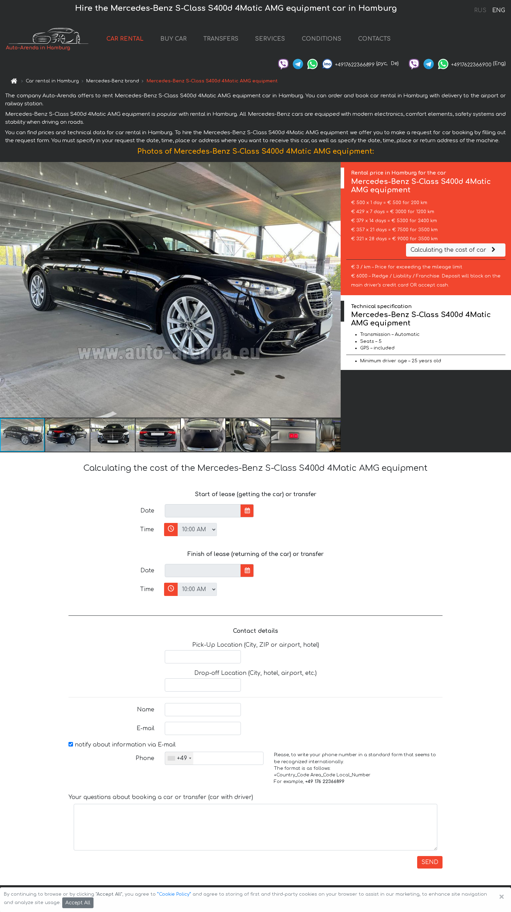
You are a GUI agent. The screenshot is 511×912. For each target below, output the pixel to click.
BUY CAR (173, 39)
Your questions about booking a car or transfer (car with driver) (160, 797)
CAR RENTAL (125, 39)
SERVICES (270, 39)
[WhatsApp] (312, 63)
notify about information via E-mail (124, 745)
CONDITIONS (321, 39)
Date (147, 511)
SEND (429, 862)
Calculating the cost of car (449, 250)
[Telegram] (298, 63)
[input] (203, 510)
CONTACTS (374, 39)
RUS (480, 10)
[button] (67, 435)
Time (147, 529)
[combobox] (179, 758)
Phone (145, 758)
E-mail (145, 728)
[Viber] (283, 63)
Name (145, 710)
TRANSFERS (220, 39)
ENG (498, 10)
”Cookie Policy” (174, 894)
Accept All (77, 902)
